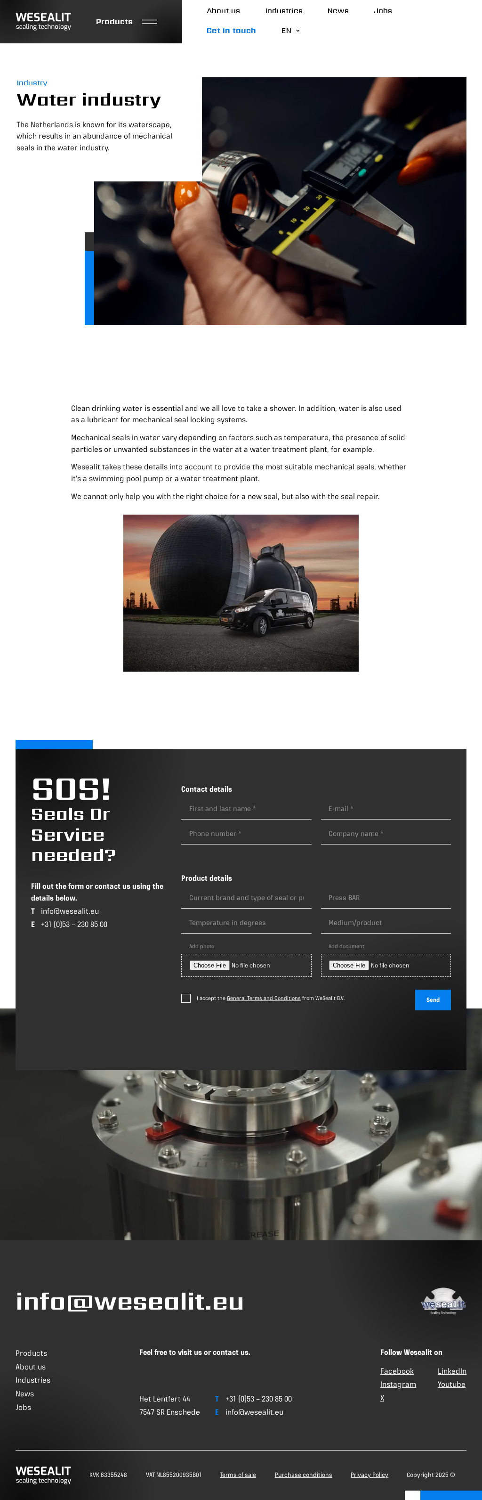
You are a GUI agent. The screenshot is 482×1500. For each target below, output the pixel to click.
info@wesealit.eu (70, 911)
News (338, 10)
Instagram (398, 1384)
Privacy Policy (369, 1475)
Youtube (452, 1384)
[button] (127, 22)
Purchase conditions (303, 1475)
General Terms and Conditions (264, 998)
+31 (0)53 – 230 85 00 (74, 924)
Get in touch (231, 30)
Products (31, 1353)
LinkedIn (452, 1371)
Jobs (383, 10)
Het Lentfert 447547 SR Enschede (169, 1405)
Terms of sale (238, 1475)
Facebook (397, 1371)
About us (223, 10)
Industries (284, 10)
